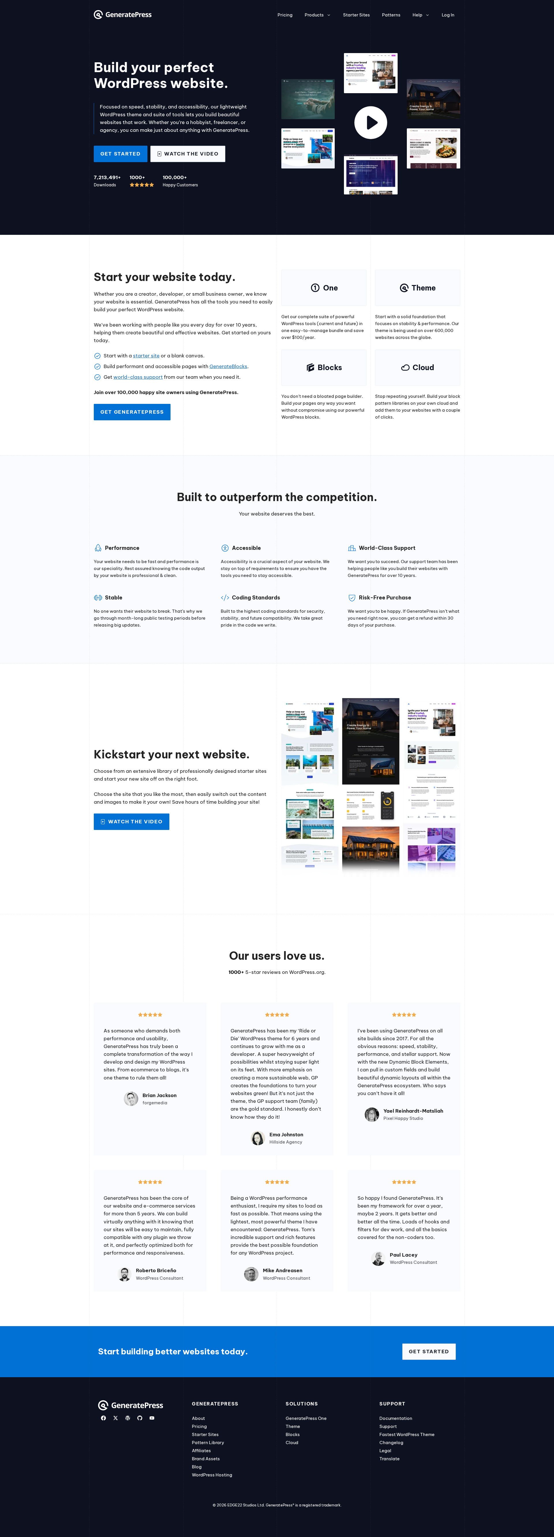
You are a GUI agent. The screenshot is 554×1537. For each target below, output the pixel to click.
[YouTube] (152, 1418)
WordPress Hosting (212, 1475)
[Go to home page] (122, 17)
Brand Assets (206, 1458)
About (198, 1418)
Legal (385, 1450)
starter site (146, 356)
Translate (389, 1458)
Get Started (120, 154)
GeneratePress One (306, 1418)
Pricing (285, 15)
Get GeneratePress (132, 412)
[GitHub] (139, 1418)
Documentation (395, 1418)
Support (388, 1426)
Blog (197, 1466)
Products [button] (314, 15)
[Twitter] (115, 1418)
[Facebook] (103, 1418)
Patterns (391, 15)
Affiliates (201, 1450)
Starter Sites (356, 15)
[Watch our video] (371, 123)
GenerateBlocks (228, 366)
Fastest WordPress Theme (407, 1434)
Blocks (293, 1434)
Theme (293, 1426)
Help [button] (417, 15)
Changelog (391, 1442)
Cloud (292, 1442)
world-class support (138, 377)
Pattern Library (208, 1442)
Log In (448, 15)
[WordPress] (127, 1418)
